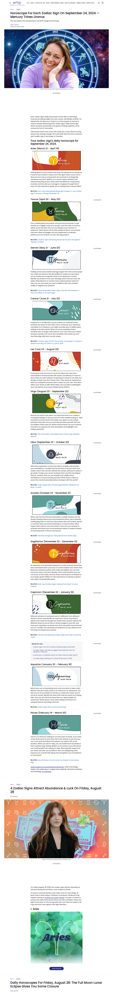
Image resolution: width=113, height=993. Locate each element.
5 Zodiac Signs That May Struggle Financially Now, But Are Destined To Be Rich (54, 651)
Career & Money (80, 3)
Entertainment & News (57, 3)
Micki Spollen (14, 991)
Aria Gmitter (14, 796)
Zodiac (32, 3)
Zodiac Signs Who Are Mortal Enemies (52, 707)
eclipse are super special (54, 897)
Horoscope (38, 3)
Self (44, 3)
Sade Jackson (14, 24)
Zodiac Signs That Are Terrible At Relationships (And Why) (54, 647)
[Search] (98, 2)
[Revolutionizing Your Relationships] (17, 2)
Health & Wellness (70, 3)
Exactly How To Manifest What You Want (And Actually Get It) (55, 655)
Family (48, 3)
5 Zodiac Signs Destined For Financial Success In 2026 (52, 658)
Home (12, 9)
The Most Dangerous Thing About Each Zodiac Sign (57, 536)
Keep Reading (56, 968)
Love (27, 3)
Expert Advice (90, 3)
